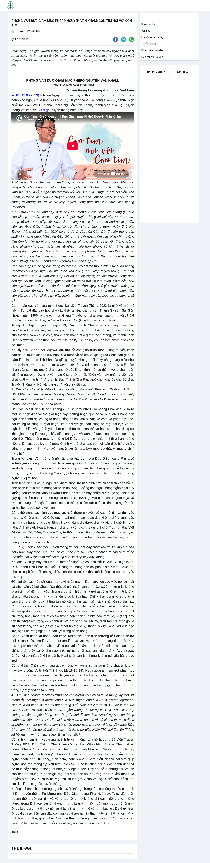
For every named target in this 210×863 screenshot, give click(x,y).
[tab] (157, 72)
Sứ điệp (43, 110)
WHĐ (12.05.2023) (25, 95)
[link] (147, 24)
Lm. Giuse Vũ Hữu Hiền (28, 31)
